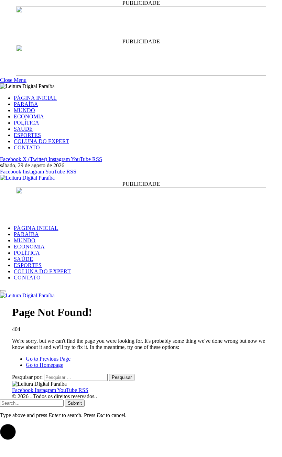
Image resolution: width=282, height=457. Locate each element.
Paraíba (26, 104)
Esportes (27, 135)
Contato (27, 147)
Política (26, 123)
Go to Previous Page (48, 359)
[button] (8, 432)
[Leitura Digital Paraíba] (27, 178)
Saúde (23, 129)
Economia (29, 116)
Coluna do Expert (41, 141)
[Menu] (3, 291)
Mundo (24, 110)
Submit (75, 403)
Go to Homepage (44, 365)
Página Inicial (35, 98)
